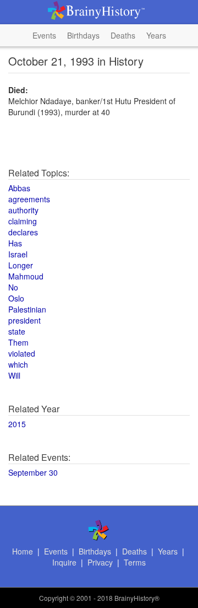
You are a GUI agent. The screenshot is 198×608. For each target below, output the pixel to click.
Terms (135, 562)
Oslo (16, 298)
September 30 (33, 472)
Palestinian (27, 309)
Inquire (64, 562)
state (16, 331)
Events (44, 35)
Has (15, 243)
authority (23, 210)
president (24, 320)
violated (21, 353)
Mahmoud (25, 276)
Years (156, 35)
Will (14, 375)
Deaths (123, 35)
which (18, 364)
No (13, 287)
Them (18, 342)
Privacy (100, 562)
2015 (17, 423)
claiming (22, 221)
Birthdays (83, 35)
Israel (18, 254)
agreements (29, 199)
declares (23, 232)
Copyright (53, 597)
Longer (20, 265)
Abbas (19, 187)
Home (22, 551)
